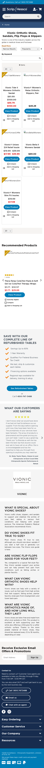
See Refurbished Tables (22, 388)
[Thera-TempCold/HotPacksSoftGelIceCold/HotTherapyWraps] (22, 262)
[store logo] (17, 9)
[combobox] (22, 16)
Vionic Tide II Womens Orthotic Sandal (11, 90)
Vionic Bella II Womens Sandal (32, 146)
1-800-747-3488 (24, 396)
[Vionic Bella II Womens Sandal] (32, 136)
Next (41, 280)
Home (7, 25)
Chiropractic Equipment (25, 753)
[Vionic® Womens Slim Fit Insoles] (11, 184)
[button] (11, 116)
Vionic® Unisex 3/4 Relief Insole (11, 146)
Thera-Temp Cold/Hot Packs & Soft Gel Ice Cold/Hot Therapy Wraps (21, 282)
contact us (13, 674)
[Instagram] (9, 712)
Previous (3, 280)
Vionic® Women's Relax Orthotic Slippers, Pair (32, 90)
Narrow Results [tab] (9, 49)
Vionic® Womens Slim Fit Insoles (11, 194)
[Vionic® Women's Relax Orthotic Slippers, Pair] (32, 79)
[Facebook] (4, 712)
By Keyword (7, 54)
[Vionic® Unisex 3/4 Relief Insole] (11, 136)
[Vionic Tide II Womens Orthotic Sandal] (11, 79)
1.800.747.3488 (27, 2)
